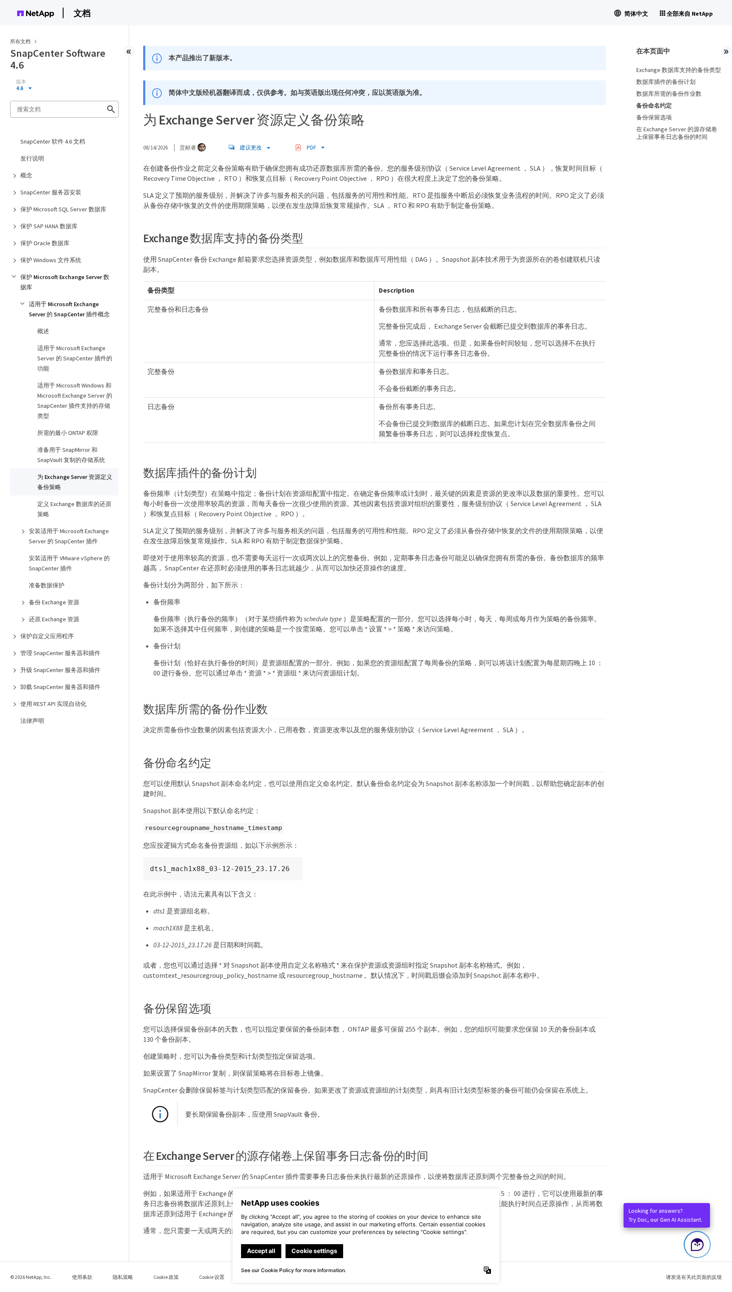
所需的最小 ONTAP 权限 (67, 433)
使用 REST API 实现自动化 (53, 704)
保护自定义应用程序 (47, 636)
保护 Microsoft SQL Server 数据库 (63, 209)
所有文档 (20, 41)
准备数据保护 (46, 585)
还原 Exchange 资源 (54, 619)
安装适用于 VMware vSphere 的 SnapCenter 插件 (69, 563)
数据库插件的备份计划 (666, 82)
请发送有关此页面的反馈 (694, 1277)
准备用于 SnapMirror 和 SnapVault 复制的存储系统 (71, 455)
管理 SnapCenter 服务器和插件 (60, 653)
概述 (43, 331)
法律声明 (32, 721)
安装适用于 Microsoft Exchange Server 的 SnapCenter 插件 (69, 536)
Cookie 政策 (166, 1277)
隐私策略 (123, 1277)
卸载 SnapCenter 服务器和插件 (60, 687)
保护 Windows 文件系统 (50, 260)
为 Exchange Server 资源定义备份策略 (74, 482)
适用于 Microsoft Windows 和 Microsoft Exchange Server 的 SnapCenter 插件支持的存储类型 (74, 401)
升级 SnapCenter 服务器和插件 (60, 670)
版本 (21, 81)
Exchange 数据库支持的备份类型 (678, 70)
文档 (82, 13)
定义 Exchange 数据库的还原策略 (74, 509)
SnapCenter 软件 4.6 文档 (52, 141)
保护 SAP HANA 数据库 (49, 226)
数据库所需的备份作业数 (669, 93)
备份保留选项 (654, 117)
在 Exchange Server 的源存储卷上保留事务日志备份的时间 (676, 133)
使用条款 (82, 1277)
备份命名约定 (654, 105)
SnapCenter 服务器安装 (50, 192)
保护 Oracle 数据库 (44, 243)
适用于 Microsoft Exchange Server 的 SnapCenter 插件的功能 (74, 358)
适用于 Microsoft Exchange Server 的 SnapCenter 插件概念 (69, 309)
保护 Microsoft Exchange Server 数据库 (64, 282)
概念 (26, 175)
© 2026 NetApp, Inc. (31, 1277)
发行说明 (32, 158)
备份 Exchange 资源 (54, 602)
